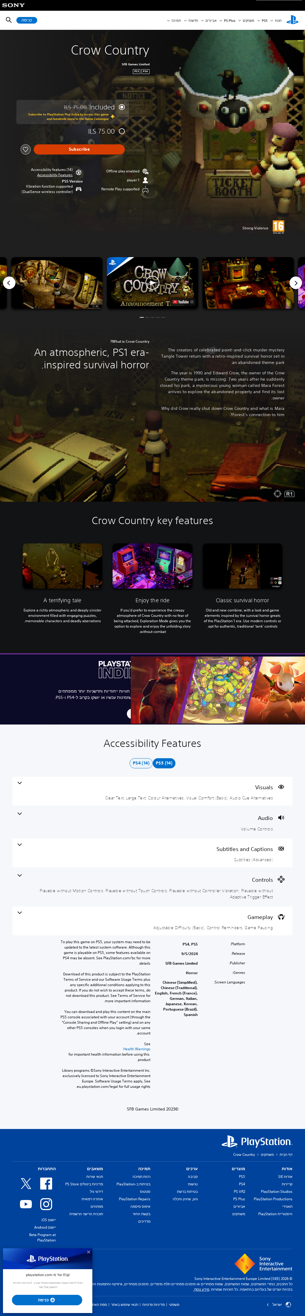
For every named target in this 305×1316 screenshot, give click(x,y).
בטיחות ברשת (187, 1191)
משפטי (174, 1304)
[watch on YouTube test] (183, 302)
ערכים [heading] (192, 1168)
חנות (278, 20)
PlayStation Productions (273, 1198)
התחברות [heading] (47, 1168)
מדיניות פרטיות (153, 1304)
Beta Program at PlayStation (42, 1237)
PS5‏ (264, 20)
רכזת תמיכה (141, 1176)
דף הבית (286, 1154)
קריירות (287, 1184)
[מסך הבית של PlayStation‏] (292, 20)
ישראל (277, 1305)
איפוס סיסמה (140, 1206)
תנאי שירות (94, 1176)
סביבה (193, 1176)
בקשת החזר (141, 1213)
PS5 (242, 1176)
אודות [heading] (287, 1168)
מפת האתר (98, 1304)
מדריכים (144, 1221)
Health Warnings (136, 1049)
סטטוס (145, 1191)
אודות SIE (285, 1176)
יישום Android (45, 1227)
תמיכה (176, 20)
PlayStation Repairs (134, 1198)
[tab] (164, 763)
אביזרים (211, 20)
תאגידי (287, 1206)
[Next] (296, 283)
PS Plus (229, 20)
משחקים (248, 20)
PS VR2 (239, 1191)
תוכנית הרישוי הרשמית (86, 1213)
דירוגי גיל (96, 1191)
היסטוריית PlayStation (275, 1213)
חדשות (193, 20)
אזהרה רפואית (92, 1198)
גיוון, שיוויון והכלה (185, 1198)
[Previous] (9, 283)
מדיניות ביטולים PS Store (84, 1184)
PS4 (242, 1184)
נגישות (193, 1184)
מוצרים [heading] (238, 1168)
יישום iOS (48, 1219)
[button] (55, 175)
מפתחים (97, 1206)
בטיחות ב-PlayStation (133, 1184)
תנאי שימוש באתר (124, 1304)
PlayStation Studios (276, 1191)
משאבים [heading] (95, 1168)
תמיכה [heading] (144, 1168)
